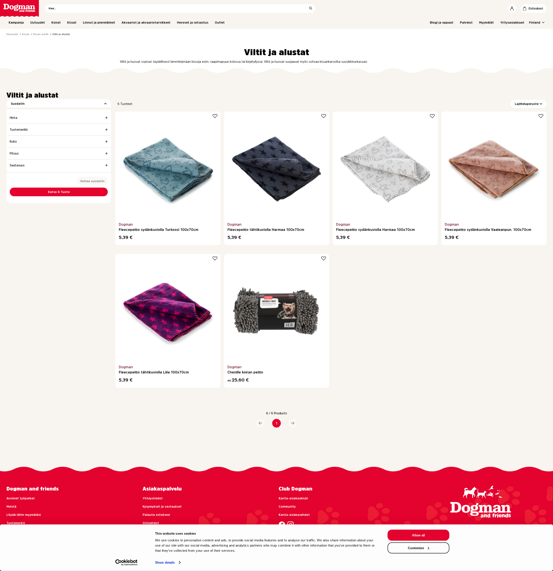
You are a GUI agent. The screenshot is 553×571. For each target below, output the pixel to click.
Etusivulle (12, 34)
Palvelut (466, 22)
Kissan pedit (40, 34)
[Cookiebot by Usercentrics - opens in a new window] (126, 562)
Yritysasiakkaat (512, 22)
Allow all (418, 535)
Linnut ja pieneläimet (99, 22)
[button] (260, 423)
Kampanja (16, 22)
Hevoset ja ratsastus (192, 22)
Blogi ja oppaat (441, 22)
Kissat (71, 22)
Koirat (56, 22)
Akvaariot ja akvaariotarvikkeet (146, 22)
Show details (165, 562)
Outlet (220, 22)
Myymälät (486, 22)
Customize (416, 548)
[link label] (19, 8)
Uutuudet (37, 22)
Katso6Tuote (59, 191)
